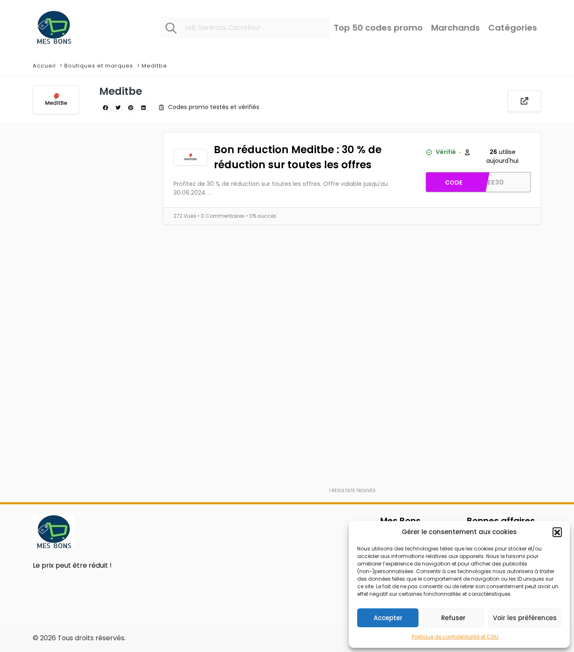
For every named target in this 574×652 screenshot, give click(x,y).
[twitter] (118, 108)
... (210, 192)
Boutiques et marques (98, 65)
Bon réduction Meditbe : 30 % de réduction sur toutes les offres (298, 157)
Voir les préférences (525, 617)
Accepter (388, 617)
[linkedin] (143, 108)
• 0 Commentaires (221, 215)
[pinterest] (131, 108)
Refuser (453, 617)
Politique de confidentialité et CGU (455, 636)
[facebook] (105, 108)
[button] (557, 532)
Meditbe (154, 65)
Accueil (44, 65)
